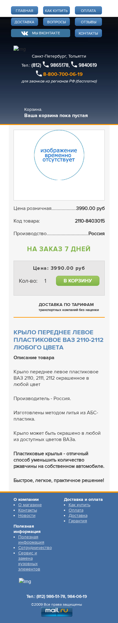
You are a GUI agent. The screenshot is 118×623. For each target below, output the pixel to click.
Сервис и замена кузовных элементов (29, 561)
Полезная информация (31, 539)
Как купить (79, 504)
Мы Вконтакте (46, 33)
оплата (88, 10)
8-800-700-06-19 (63, 74)
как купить (56, 10)
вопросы (56, 22)
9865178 (59, 65)
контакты (88, 33)
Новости (27, 515)
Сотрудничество (35, 547)
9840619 (88, 65)
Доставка (78, 515)
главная (24, 10)
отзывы (88, 22)
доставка (24, 22)
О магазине (30, 504)
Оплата (76, 510)
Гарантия (78, 521)
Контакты (27, 510)
